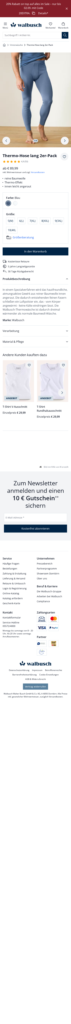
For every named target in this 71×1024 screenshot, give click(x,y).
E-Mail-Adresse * (15, 964)
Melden (33, 575)
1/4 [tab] (35, 140)
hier (41, 507)
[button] (63, 877)
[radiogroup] (35, 201)
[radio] (8, 203)
